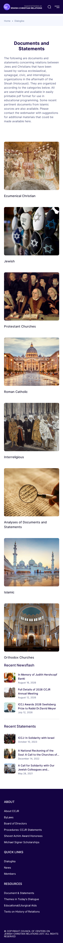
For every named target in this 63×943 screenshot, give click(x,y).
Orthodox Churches (19, 657)
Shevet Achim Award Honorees (23, 836)
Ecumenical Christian (20, 196)
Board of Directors (15, 823)
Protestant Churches (20, 326)
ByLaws (8, 817)
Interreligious (14, 457)
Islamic (9, 592)
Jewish (9, 261)
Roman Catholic (16, 392)
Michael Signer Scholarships (21, 842)
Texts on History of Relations (22, 911)
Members (10, 873)
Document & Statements (19, 893)
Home (7, 20)
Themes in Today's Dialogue (21, 899)
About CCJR (11, 811)
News (7, 867)
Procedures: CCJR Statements (23, 829)
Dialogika (19, 20)
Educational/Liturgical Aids (20, 905)
